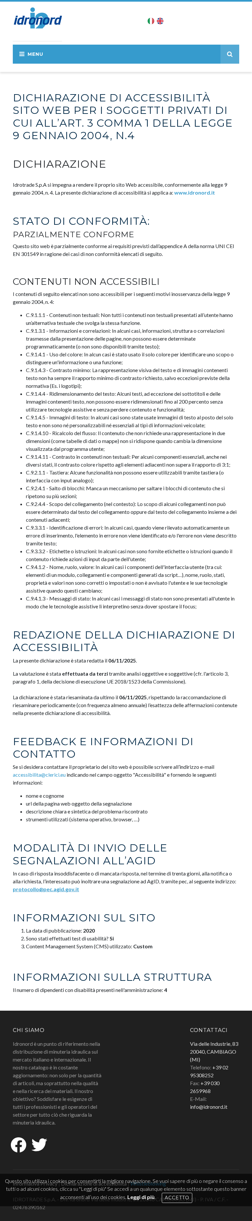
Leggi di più (141, 1197)
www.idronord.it (194, 192)
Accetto (177, 1198)
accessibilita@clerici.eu (39, 774)
